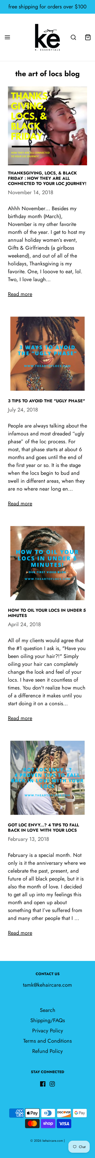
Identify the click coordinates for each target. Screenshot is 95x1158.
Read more (20, 294)
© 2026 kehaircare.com (46, 1140)
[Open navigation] (7, 37)
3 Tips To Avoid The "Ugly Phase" (46, 401)
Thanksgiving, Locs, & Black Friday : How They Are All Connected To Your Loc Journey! (47, 178)
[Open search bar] (73, 37)
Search (47, 1010)
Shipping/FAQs (47, 1020)
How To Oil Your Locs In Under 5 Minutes (47, 613)
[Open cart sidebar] (87, 37)
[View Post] (47, 125)
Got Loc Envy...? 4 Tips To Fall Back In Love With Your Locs (43, 827)
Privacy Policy (47, 1031)
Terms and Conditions (47, 1041)
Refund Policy (47, 1051)
